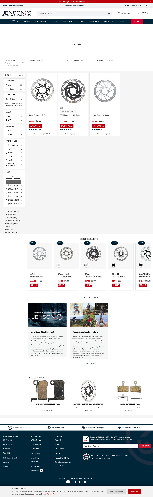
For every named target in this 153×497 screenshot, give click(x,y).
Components (68, 21)
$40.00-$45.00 (15, 189)
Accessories (94, 21)
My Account (7, 440)
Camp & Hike (109, 21)
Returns (6, 462)
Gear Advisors (59, 449)
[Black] (30, 108)
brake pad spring (11, 217)
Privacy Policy (52, 494)
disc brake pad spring (12, 220)
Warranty (6, 466)
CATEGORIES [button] (11, 95)
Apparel (81, 21)
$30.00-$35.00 (15, 185)
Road (15, 134)
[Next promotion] (101, 6)
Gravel (15, 156)
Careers (57, 453)
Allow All (134, 491)
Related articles (35, 60)
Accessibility (35, 470)
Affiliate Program (36, 440)
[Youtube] (68, 482)
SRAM (15, 120)
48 (109, 60)
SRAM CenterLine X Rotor (38, 115)
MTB (15, 131)
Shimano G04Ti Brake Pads (129, 404)
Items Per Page (101, 60)
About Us (58, 440)
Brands (27, 21)
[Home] (16, 13)
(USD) (147, 5)
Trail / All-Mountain (15, 164)
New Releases (40, 21)
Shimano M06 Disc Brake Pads (48, 404)
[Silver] (33, 108)
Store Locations (36, 444)
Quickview (48, 410)
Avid (15, 116)
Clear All (20, 75)
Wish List (6, 453)
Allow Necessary (116, 491)
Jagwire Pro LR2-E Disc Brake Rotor (88, 404)
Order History (8, 444)
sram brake (9, 229)
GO (13, 181)
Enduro (15, 152)
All (18, 21)
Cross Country (15, 145)
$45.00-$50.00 (15, 193)
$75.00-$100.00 (15, 200)
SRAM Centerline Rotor (100, 115)
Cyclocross (15, 149)
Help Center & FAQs (10, 458)
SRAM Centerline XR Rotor (70, 115)
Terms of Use (35, 466)
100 (112, 60)
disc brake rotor (10, 214)
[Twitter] (85, 482)
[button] (14, 81)
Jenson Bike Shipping (62, 458)
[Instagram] (75, 482)
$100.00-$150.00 (15, 204)
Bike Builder (123, 21)
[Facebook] (80, 482)
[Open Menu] (36, 13)
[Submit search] (109, 13)
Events (57, 444)
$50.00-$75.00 (15, 196)
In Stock (11, 89)
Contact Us (136, 5)
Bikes (56, 21)
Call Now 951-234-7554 (101, 458)
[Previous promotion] (47, 6)
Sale (139, 21)
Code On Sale (14, 99)
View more (90, 363)
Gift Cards (6, 449)
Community (35, 449)
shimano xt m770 (11, 232)
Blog (127, 5)
